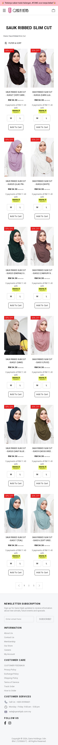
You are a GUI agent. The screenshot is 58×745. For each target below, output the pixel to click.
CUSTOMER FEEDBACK (14, 665)
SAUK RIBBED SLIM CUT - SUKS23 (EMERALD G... (16, 271)
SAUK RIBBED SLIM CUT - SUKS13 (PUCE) (42, 360)
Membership (9, 641)
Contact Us (9, 637)
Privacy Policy (10, 669)
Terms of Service (11, 682)
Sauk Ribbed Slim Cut (17, 36)
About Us (8, 633)
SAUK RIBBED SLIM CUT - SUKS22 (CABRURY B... (42, 271)
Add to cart (16, 127)
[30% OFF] (16, 68)
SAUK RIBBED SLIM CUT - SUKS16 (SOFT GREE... (42, 539)
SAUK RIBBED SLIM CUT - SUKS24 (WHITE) (42, 182)
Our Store (8, 646)
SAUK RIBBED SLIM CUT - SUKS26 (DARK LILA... (42, 93)
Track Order (9, 686)
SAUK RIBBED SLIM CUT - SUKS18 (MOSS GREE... (42, 449)
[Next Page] (39, 585)
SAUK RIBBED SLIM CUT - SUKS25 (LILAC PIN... (16, 182)
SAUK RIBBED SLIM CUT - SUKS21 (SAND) (16, 360)
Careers (7, 650)
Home (5, 36)
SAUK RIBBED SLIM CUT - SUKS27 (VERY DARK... (16, 93)
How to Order (10, 690)
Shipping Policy (11, 678)
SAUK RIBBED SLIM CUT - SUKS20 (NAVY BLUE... (16, 449)
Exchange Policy (11, 674)
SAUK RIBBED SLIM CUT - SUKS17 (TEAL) (16, 539)
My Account (9, 654)
